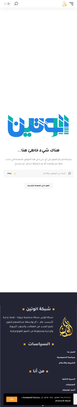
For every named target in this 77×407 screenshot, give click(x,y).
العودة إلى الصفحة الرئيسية (38, 186)
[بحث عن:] (41, 174)
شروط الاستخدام (63, 401)
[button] (11, 399)
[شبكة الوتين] (64, 4)
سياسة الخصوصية (31, 398)
